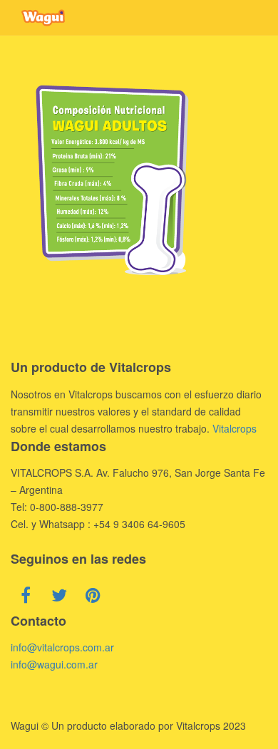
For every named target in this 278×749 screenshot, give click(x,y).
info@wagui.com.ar (54, 664)
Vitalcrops (234, 428)
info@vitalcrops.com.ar (62, 647)
